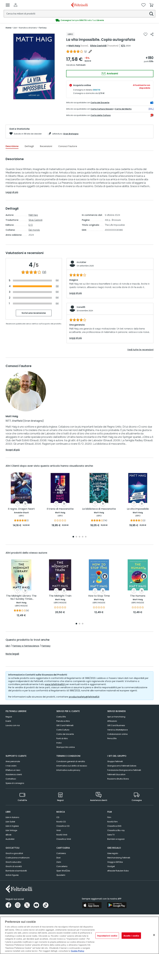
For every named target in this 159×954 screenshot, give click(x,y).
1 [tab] (73, 536)
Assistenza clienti (14, 774)
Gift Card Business (116, 725)
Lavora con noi (13, 725)
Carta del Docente (100, 102)
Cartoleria (61, 853)
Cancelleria (61, 866)
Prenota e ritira (63, 721)
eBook (8, 834)
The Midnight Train (60, 596)
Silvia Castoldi (98, 45)
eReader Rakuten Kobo (118, 870)
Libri (8, 645)
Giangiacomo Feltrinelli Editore (121, 765)
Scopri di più (13, 449)
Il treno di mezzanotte (60, 509)
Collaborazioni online (117, 734)
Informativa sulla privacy (68, 770)
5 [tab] (85, 536)
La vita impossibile (138, 509)
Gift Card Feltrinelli (64, 725)
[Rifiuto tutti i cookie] (154, 934)
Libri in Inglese (12, 826)
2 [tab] (76, 536)
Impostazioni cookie (107, 935)
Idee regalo (112, 853)
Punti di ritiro (62, 738)
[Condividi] (151, 34)
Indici (59, 742)
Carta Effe (61, 716)
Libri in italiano (12, 817)
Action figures (12, 875)
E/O (123, 45)
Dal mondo (34, 230)
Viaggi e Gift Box (115, 862)
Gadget (111, 866)
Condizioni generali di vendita (70, 761)
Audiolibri (10, 839)
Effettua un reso (13, 770)
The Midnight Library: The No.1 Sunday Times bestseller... (21, 597)
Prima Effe (111, 738)
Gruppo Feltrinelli (115, 761)
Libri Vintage (11, 830)
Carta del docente (65, 734)
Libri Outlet (10, 821)
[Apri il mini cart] (151, 5)
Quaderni (60, 875)
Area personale (13, 761)
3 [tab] (79, 536)
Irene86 (81, 307)
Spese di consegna (15, 783)
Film (109, 817)
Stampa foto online (65, 747)
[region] (79, 935)
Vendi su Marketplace (117, 729)
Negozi (9, 716)
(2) (44, 272)
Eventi (8, 721)
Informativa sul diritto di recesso (71, 765)
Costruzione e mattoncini (18, 857)
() (85, 51)
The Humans (137, 596)
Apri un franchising (116, 716)
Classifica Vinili (63, 839)
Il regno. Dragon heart (21, 509)
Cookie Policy (77, 950)
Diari (58, 857)
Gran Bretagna (70, 133)
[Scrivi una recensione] (90, 51)
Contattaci (11, 778)
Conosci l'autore (67, 146)
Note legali (12, 654)
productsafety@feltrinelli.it (84, 696)
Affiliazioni (112, 721)
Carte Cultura (62, 729)
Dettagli (29, 146)
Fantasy (45, 645)
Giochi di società (14, 866)
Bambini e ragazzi (116, 839)
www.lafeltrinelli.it (55, 684)
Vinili (58, 830)
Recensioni (46, 146)
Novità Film (112, 821)
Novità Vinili (61, 834)
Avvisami (112, 73)
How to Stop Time (99, 596)
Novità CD (61, 821)
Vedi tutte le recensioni (140, 349)
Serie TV (111, 834)
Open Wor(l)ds (63, 870)
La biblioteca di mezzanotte (99, 509)
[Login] (15, 4)
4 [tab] (82, 536)
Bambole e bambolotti (16, 870)
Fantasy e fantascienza (25, 645)
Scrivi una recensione (34, 313)
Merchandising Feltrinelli (118, 857)
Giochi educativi (13, 862)
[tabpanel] (21, 499)
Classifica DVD (114, 826)
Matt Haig (74, 45)
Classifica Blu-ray (116, 830)
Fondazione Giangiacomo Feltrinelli (124, 770)
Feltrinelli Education (116, 774)
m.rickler (81, 262)
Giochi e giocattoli (14, 853)
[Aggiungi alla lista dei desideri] (145, 34)
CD (57, 817)
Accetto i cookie (131, 935)
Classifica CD (62, 826)
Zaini (58, 862)
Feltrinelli (80, 65)
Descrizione (12, 146)
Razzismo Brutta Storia (118, 778)
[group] (34, 66)
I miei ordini (11, 765)
